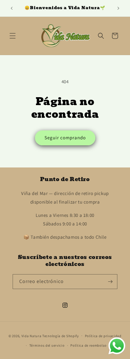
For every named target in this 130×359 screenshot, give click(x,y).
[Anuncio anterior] (12, 8)
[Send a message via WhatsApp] (117, 346)
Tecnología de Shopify (60, 335)
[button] (13, 36)
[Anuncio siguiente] (118, 8)
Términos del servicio (47, 345)
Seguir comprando (65, 138)
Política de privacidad (103, 336)
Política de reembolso (88, 345)
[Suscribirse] (110, 281)
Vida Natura (31, 335)
